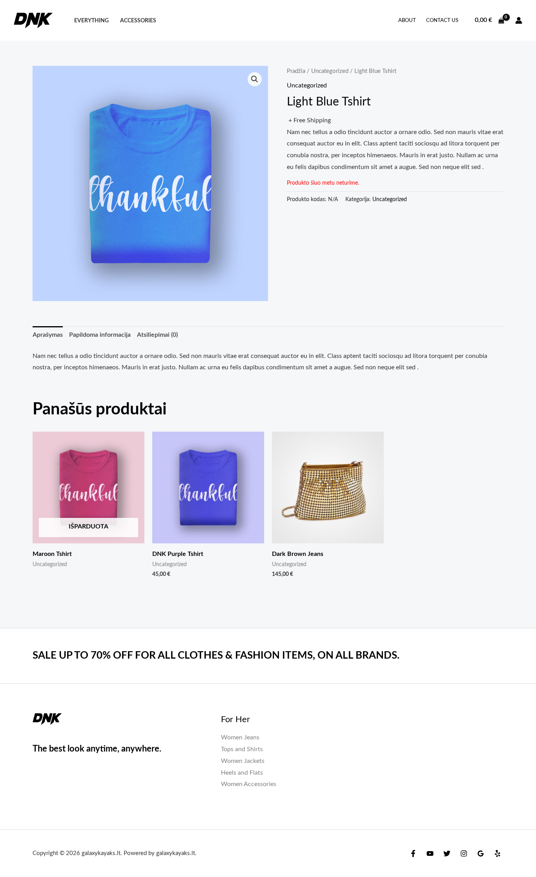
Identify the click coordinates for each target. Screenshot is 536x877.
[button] (255, 79)
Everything (91, 21)
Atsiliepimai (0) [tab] (157, 335)
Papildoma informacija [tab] (100, 335)
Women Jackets (242, 761)
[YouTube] (430, 853)
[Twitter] (446, 853)
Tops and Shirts (242, 749)
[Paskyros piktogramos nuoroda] (518, 20)
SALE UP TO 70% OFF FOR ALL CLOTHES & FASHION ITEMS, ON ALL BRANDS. (216, 655)
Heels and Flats (242, 773)
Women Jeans (240, 737)
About (407, 20)
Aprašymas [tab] (48, 335)
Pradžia (296, 71)
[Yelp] (497, 853)
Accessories (138, 21)
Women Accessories (248, 784)
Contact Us (442, 20)
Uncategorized (329, 71)
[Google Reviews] (480, 853)
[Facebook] (413, 853)
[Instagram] (463, 853)
